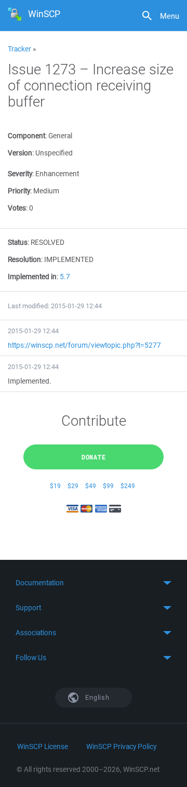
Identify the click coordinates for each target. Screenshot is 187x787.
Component (26, 135)
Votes (17, 208)
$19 (55, 486)
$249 (128, 486)
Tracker (19, 49)
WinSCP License (42, 746)
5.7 (65, 276)
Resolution (24, 259)
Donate (94, 457)
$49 (90, 486)
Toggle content (93, 582)
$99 (108, 486)
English (97, 697)
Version (20, 153)
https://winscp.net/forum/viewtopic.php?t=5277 (84, 345)
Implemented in (32, 276)
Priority (19, 190)
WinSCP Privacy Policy (121, 746)
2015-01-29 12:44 (33, 330)
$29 (73, 486)
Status (18, 242)
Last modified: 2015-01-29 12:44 (55, 305)
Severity (20, 173)
